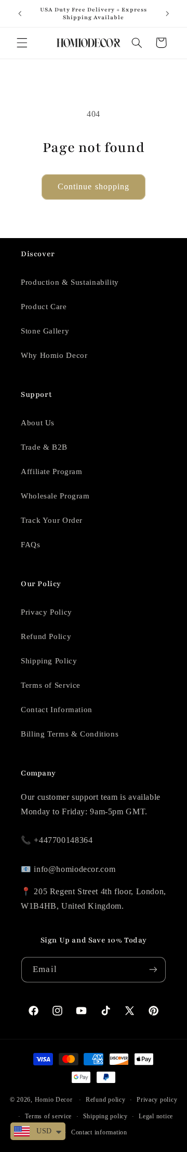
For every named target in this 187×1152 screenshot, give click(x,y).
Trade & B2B (44, 447)
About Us (38, 423)
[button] (22, 42)
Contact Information (56, 709)
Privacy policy (157, 1100)
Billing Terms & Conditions (69, 734)
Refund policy (106, 1100)
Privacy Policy (46, 612)
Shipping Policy (49, 661)
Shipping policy (105, 1116)
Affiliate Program (52, 471)
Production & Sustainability (70, 282)
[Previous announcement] (19, 13)
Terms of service (48, 1116)
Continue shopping (93, 186)
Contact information (99, 1132)
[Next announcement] (167, 13)
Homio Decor (54, 1100)
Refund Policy (46, 636)
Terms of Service (51, 685)
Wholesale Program (55, 496)
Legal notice (156, 1116)
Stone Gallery (45, 331)
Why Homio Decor (54, 355)
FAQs (31, 544)
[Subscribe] (153, 969)
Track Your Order (52, 520)
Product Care (44, 306)
